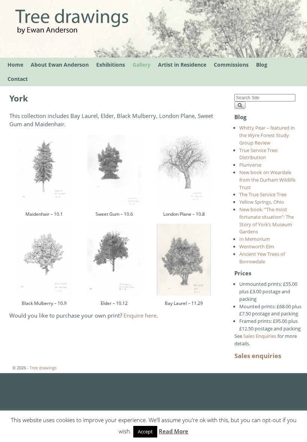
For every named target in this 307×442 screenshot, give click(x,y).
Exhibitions (110, 64)
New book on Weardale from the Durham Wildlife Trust (267, 180)
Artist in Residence (182, 64)
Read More (173, 431)
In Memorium (254, 239)
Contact (17, 78)
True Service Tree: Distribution (258, 154)
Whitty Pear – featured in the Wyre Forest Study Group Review (267, 135)
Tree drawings (43, 367)
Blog (261, 64)
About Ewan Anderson (60, 64)
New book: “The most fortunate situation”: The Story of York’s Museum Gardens (266, 220)
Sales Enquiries (259, 336)
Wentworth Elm (256, 246)
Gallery (142, 64)
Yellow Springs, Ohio (261, 202)
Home (15, 64)
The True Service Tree (262, 194)
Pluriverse (250, 164)
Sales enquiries (257, 355)
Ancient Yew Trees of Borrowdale (262, 258)
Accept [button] (145, 431)
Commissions (231, 64)
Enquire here (140, 315)
